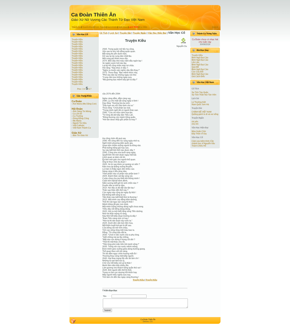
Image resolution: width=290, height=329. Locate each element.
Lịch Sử (114, 33)
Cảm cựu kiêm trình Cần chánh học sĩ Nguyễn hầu (203, 142)
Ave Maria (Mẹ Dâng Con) (84, 104)
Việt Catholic (78, 125)
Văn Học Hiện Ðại (157, 33)
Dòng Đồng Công (81, 118)
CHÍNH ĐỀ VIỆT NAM (201, 112)
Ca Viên (143, 27)
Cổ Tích (104, 33)
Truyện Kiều (77, 39)
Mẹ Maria (77, 121)
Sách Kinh (112, 27)
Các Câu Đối (197, 72)
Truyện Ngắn (139, 33)
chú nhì (195, 124)
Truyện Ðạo (87, 27)
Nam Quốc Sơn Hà (200, 104)
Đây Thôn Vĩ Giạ (199, 134)
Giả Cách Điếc (198, 76)
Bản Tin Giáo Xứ (80, 135)
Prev (79, 89)
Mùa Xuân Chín (199, 131)
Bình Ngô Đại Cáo (200, 57)
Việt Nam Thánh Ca (82, 128)
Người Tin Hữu (80, 123)
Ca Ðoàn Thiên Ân (93, 15)
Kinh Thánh (100, 27)
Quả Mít (195, 67)
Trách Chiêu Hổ (199, 146)
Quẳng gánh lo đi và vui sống (205, 114)
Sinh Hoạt (122, 27)
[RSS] (73, 321)
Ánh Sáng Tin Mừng (82, 111)
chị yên (195, 121)
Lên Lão (195, 62)
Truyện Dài (125, 33)
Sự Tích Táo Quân (200, 92)
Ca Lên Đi (77, 114)
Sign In (215, 27)
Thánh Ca (76, 27)
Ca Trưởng (78, 116)
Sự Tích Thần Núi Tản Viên (204, 95)
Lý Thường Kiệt (199, 102)
